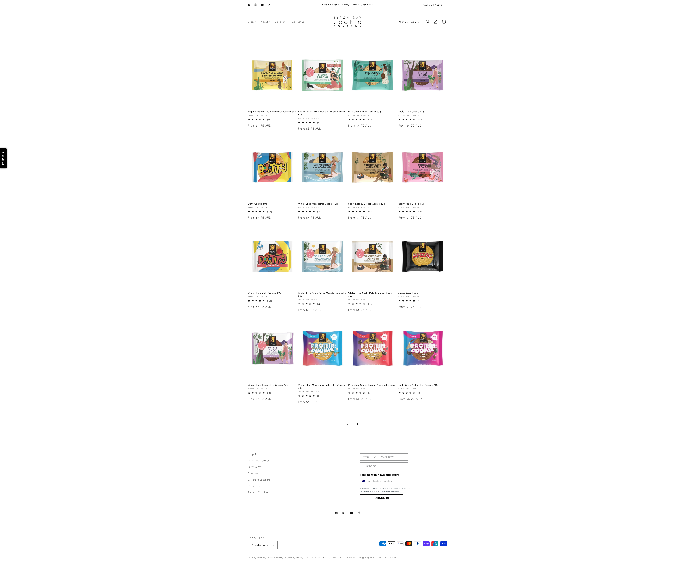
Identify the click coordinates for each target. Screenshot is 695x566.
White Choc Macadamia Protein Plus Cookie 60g (322, 387)
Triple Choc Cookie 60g (411, 111)
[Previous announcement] (309, 4)
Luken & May (255, 467)
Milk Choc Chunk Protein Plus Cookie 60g (371, 385)
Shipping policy (366, 557)
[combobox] (365, 481)
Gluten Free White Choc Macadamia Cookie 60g (322, 294)
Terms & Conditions (259, 492)
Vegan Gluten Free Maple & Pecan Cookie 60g (321, 113)
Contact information (387, 557)
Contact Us (254, 486)
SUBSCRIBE (381, 498)
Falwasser (253, 473)
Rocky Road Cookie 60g (411, 203)
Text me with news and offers (379, 474)
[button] (252, 22)
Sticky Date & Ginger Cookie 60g (366, 203)
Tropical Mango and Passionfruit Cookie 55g (272, 111)
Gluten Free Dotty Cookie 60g (264, 292)
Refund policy (313, 557)
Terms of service (347, 557)
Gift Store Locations (259, 479)
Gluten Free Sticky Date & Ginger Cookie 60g (371, 294)
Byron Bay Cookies (258, 460)
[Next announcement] (386, 4)
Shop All (253, 454)
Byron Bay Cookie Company (270, 557)
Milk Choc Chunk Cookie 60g (364, 111)
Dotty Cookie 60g (257, 203)
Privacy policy (329, 557)
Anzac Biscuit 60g (408, 292)
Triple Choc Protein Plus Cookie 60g (418, 385)
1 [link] (337, 424)
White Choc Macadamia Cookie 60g (318, 203)
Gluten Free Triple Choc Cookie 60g (268, 385)
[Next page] (357, 424)
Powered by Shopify (293, 557)
